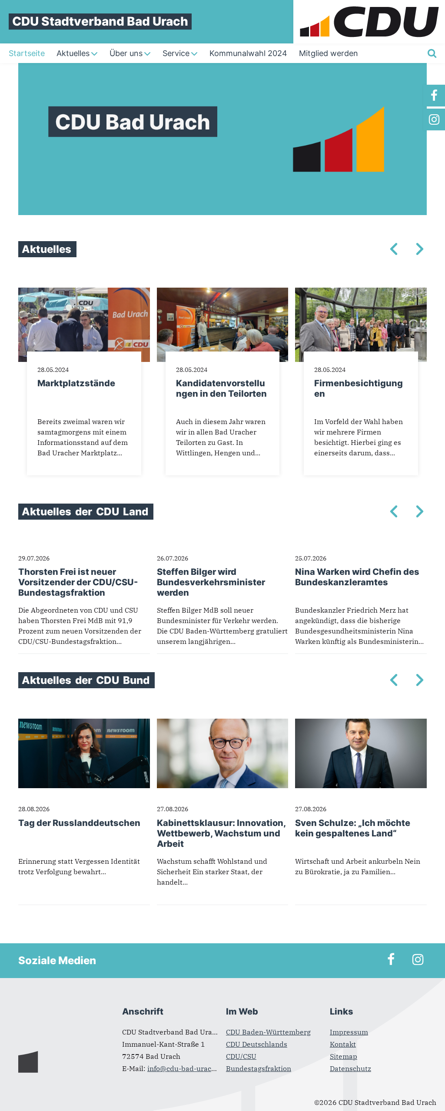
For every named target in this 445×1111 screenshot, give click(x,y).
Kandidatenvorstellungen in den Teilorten (221, 388)
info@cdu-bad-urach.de (186, 1068)
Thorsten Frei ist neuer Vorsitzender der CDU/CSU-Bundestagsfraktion (78, 582)
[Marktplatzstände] (84, 293)
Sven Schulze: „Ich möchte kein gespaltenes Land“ (352, 828)
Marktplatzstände (76, 383)
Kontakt (343, 1044)
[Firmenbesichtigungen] (361, 293)
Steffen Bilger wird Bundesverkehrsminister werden (211, 582)
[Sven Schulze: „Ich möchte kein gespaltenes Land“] (361, 724)
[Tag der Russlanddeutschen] (84, 724)
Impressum (349, 1032)
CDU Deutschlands (256, 1044)
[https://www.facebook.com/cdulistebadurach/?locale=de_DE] (434, 95)
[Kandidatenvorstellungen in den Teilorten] (223, 293)
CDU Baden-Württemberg (268, 1032)
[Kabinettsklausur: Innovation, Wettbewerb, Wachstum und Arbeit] (223, 724)
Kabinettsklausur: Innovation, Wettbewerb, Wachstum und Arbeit (221, 833)
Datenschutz (350, 1068)
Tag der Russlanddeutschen (79, 823)
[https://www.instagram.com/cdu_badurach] (434, 119)
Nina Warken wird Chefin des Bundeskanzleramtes (357, 577)
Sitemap (343, 1056)
